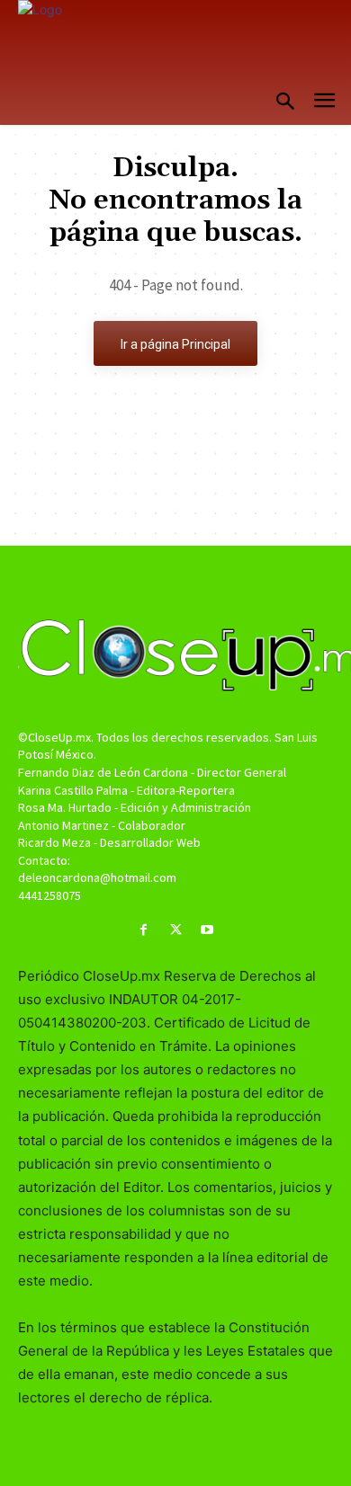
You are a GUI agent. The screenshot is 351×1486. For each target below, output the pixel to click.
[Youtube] (207, 930)
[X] (175, 930)
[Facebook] (143, 930)
